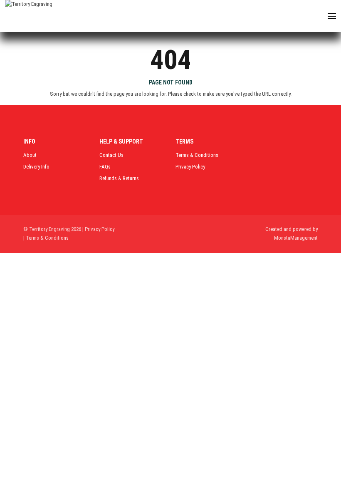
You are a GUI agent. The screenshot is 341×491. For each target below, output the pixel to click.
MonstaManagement (296, 238)
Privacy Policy (190, 167)
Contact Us (111, 155)
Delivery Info (36, 167)
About (30, 155)
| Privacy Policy (98, 229)
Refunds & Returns (119, 178)
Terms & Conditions (196, 155)
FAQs (105, 167)
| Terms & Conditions (46, 238)
